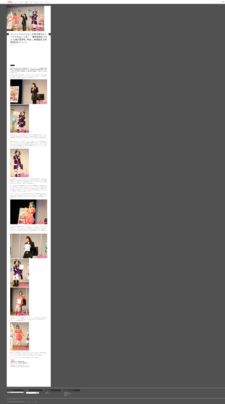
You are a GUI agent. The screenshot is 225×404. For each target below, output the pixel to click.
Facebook (47, 392)
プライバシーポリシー (67, 394)
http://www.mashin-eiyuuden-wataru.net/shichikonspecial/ (20, 366)
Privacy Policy (26, 401)
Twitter (46, 393)
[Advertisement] (28, 54)
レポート (9, 30)
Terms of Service (32, 401)
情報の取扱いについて (67, 393)
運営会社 (65, 395)
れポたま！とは (66, 392)
